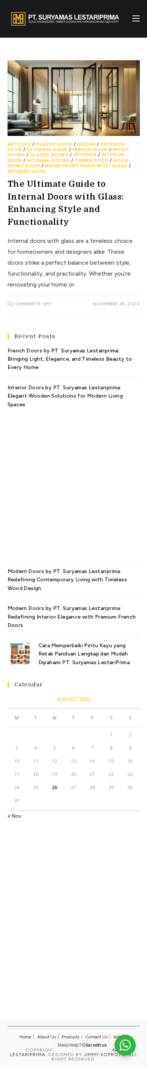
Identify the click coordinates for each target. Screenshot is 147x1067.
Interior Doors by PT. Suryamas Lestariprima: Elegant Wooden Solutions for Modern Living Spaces (65, 396)
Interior (84, 154)
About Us (46, 1037)
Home (25, 1037)
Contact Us (96, 1037)
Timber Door (92, 160)
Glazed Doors (49, 154)
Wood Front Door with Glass (86, 165)
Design (86, 144)
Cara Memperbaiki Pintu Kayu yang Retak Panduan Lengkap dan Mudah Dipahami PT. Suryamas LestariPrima (84, 654)
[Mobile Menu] (136, 18)
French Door (90, 149)
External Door (47, 149)
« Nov (14, 816)
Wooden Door (27, 171)
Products (70, 1037)
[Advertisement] (73, 482)
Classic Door (54, 144)
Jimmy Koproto (105, 1054)
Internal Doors (48, 160)
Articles (19, 144)
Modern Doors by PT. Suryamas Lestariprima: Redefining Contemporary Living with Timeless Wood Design (67, 579)
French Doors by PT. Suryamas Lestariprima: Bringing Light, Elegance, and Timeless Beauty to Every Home (70, 359)
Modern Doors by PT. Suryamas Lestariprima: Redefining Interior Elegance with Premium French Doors (72, 616)
